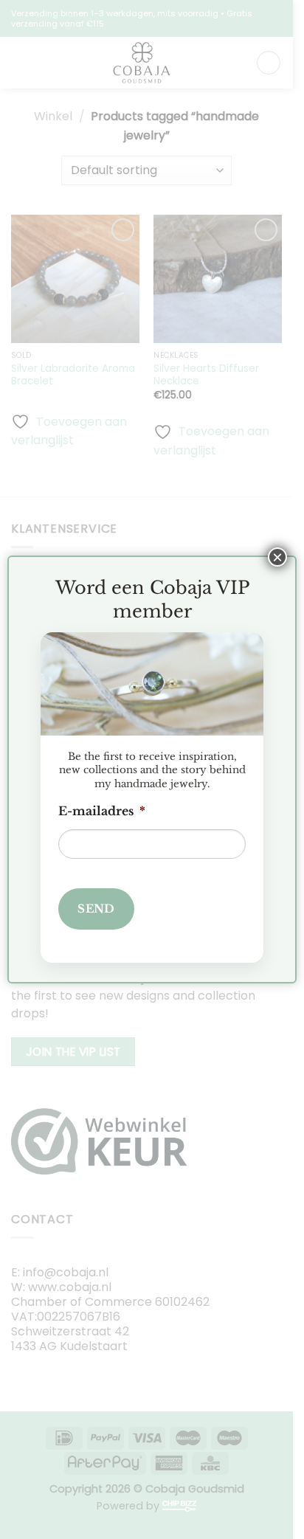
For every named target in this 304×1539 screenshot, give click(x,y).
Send (96, 909)
